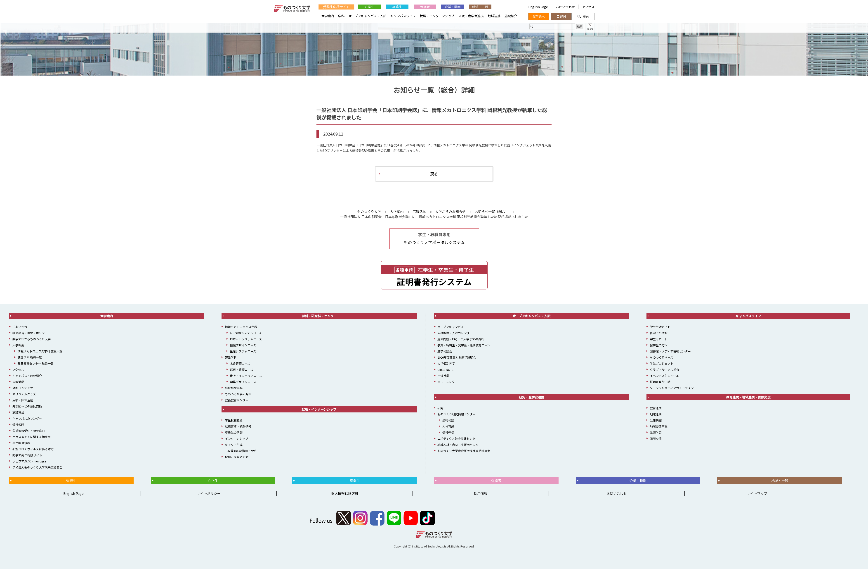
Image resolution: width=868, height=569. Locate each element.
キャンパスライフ (403, 16)
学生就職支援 (234, 420)
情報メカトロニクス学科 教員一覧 (40, 351)
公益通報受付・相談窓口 (28, 431)
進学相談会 (444, 351)
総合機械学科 (234, 388)
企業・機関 (452, 7)
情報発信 (448, 432)
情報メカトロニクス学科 (241, 327)
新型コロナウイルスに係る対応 (33, 449)
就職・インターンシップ (437, 16)
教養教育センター (236, 400)
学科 (341, 16)
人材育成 (448, 426)
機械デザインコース (243, 345)
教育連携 (656, 408)
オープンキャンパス (450, 327)
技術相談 (448, 420)
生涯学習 (656, 432)
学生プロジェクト (661, 363)
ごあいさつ (19, 327)
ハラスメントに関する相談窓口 (33, 437)
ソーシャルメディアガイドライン (672, 388)
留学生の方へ (659, 345)
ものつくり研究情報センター (456, 414)
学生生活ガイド (660, 327)
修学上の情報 (659, 333)
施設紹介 (511, 16)
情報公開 (18, 424)
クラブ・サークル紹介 (664, 369)
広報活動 (18, 382)
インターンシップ (236, 438)
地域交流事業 (659, 426)
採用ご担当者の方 (236, 457)
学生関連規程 (21, 443)
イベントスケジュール (664, 376)
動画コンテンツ (22, 388)
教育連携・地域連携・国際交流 (748, 397)
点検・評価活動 (22, 400)
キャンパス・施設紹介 (27, 376)
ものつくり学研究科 (238, 394)
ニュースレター (447, 382)
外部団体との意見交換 (27, 406)
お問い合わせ (565, 7)
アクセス (588, 7)
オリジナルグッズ (24, 394)
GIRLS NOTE (445, 369)
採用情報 (480, 493)
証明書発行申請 (660, 382)
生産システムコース (243, 351)
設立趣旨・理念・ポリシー (30, 333)
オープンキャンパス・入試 (367, 16)
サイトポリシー (209, 493)
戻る (434, 173)
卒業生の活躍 (234, 432)
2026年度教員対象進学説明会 (456, 357)
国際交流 (656, 438)
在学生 (369, 7)
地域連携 (494, 16)
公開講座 (656, 420)
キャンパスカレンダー (27, 418)
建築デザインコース (243, 382)
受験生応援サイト (336, 7)
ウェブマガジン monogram (30, 461)
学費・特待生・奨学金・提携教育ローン (463, 345)
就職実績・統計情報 (238, 426)
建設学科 (231, 357)
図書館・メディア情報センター (670, 351)
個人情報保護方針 (344, 493)
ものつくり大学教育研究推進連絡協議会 (463, 451)
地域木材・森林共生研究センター (459, 445)
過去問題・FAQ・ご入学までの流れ (460, 339)
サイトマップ (757, 493)
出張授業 (443, 376)
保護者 (425, 7)
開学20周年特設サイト (27, 455)
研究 (440, 408)
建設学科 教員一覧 (30, 357)
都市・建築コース (241, 369)
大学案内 (327, 16)
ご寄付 (561, 16)
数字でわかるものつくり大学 (31, 339)
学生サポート (659, 339)
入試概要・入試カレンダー (455, 333)
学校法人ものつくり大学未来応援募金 (37, 467)
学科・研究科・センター (319, 316)
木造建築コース (240, 363)
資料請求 (538, 16)
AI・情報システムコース (246, 333)
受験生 (71, 480)
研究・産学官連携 (471, 16)
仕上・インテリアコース (246, 376)
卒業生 (397, 7)
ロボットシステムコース (246, 339)
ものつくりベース (661, 357)
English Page (538, 7)
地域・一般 (480, 7)
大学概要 (18, 345)
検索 (584, 16)
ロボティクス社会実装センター (457, 438)
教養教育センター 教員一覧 (36, 363)
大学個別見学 (446, 363)
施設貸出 (18, 412)
